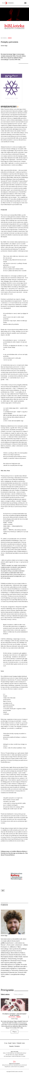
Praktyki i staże (21, 1043)
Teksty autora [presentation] (5, 994)
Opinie (14, 1043)
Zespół (9, 1043)
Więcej (14, 1031)
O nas (5, 1043)
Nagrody (11, 1046)
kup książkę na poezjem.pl (9, 107)
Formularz (17, 1046)
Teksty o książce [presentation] (18, 994)
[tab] (5, 994)
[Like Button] (3, 890)
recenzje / (14, 1017)
